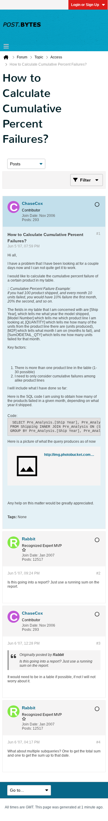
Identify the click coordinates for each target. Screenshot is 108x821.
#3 (98, 643)
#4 (98, 742)
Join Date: (30, 216)
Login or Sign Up (85, 5)
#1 (98, 234)
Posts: (27, 220)
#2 (98, 573)
